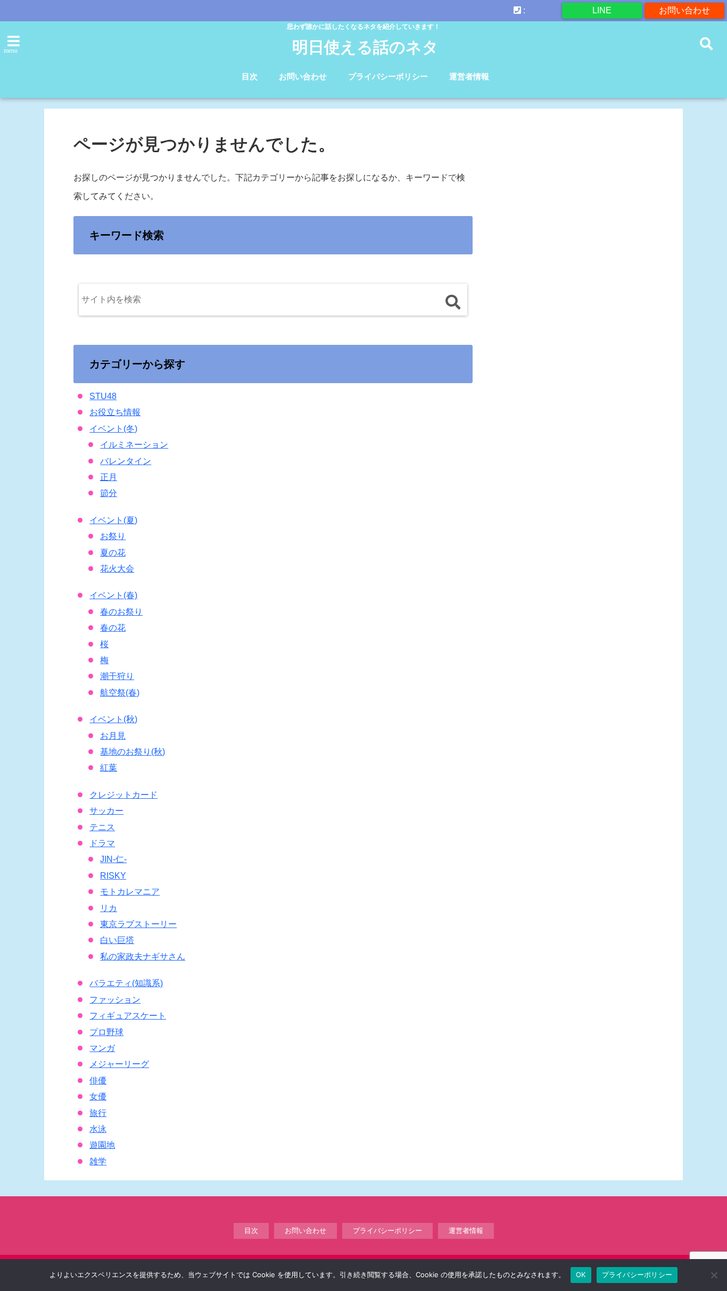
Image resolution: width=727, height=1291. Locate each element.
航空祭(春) (119, 692)
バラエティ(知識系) (126, 983)
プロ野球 (106, 1032)
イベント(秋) (113, 719)
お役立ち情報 (115, 412)
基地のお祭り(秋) (132, 751)
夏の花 (113, 552)
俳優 (97, 1080)
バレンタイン (125, 461)
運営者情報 (469, 76)
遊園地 (102, 1144)
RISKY (113, 875)
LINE (602, 10)
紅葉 (108, 767)
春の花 (113, 627)
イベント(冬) (113, 428)
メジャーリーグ (119, 1064)
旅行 (97, 1113)
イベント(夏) (113, 520)
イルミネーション (134, 444)
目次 (250, 76)
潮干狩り (117, 676)
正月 (108, 477)
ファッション (115, 999)
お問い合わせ (684, 10)
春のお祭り (121, 611)
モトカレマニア (130, 891)
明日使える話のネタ (365, 47)
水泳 (97, 1128)
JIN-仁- (113, 859)
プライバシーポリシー (388, 76)
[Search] (453, 302)
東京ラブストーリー (138, 924)
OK (581, 1274)
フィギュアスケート (127, 1015)
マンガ (102, 1048)
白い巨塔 (117, 940)
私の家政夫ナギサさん (142, 956)
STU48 (103, 396)
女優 (97, 1096)
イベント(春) (113, 595)
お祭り (113, 536)
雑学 (97, 1161)
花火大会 (117, 568)
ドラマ (102, 843)
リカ (108, 908)
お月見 (113, 735)
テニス (102, 827)
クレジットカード (123, 794)
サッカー (106, 810)
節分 (108, 493)
